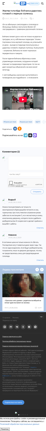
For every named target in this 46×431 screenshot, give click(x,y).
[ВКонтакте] (15, 129)
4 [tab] (25, 414)
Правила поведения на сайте (12, 336)
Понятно (4, 429)
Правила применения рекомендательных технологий (20, 346)
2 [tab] (20, 414)
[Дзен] (30, 135)
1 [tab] (18, 414)
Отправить (37, 192)
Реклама (16, 318)
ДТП (38, 122)
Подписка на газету (10, 320)
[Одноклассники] (20, 129)
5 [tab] (27, 414)
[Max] (35, 135)
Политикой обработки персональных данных (19, 424)
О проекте (6, 318)
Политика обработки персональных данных (16, 341)
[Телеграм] (25, 135)
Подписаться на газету (13, 402)
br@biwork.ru (6, 376)
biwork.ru (33, 367)
